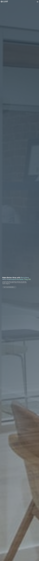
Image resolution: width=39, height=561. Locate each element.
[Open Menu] (37, 1)
